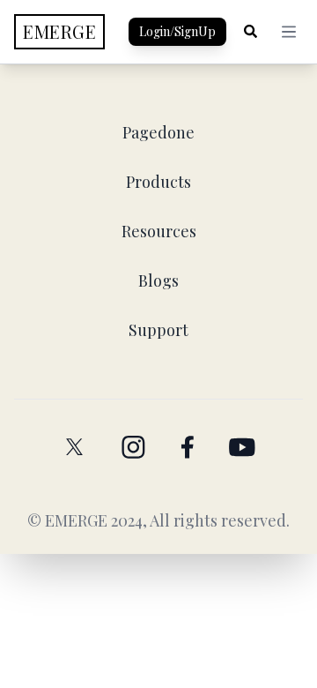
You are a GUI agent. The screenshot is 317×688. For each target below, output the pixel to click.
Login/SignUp (177, 31)
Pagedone (158, 132)
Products (158, 181)
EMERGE (76, 520)
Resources (159, 231)
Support (158, 329)
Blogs (158, 280)
